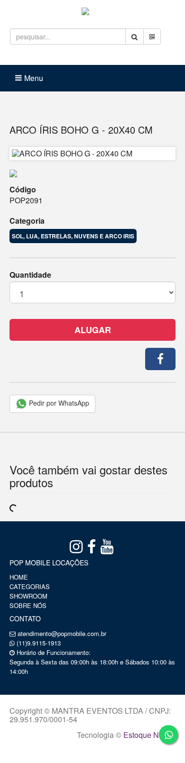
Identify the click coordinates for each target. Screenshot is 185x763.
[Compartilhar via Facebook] (160, 359)
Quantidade (30, 275)
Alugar (92, 330)
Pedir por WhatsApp (58, 403)
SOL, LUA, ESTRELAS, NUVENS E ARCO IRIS (73, 236)
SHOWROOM (28, 595)
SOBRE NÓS (27, 605)
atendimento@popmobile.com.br (62, 633)
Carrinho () (111, 57)
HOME (18, 576)
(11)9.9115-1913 (39, 642)
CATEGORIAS (29, 586)
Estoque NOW (147, 734)
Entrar (57, 57)
